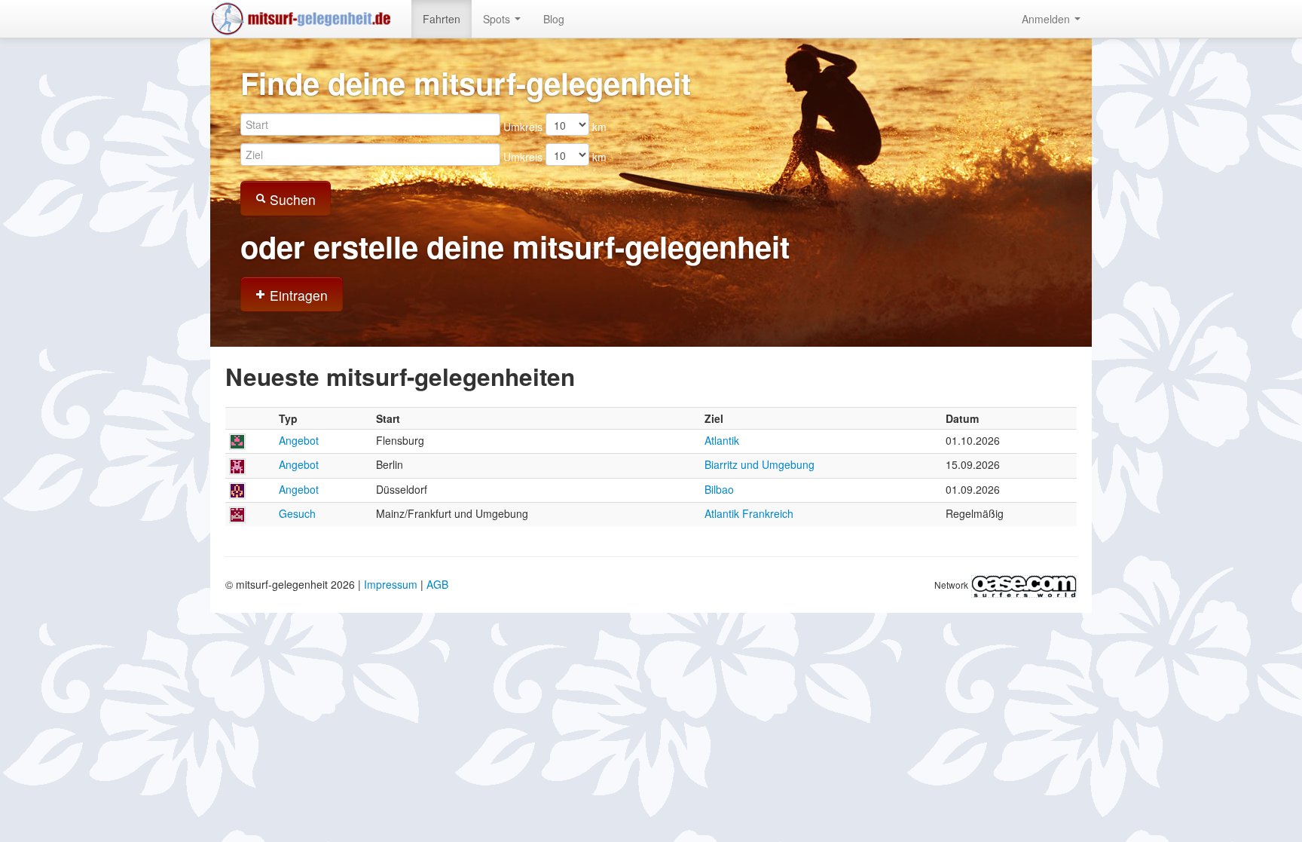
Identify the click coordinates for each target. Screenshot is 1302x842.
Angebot (299, 440)
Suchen (291, 199)
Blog (553, 18)
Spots (498, 18)
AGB (437, 584)
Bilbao (719, 489)
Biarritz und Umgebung (759, 464)
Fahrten (441, 18)
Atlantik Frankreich (748, 513)
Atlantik (721, 440)
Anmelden (1047, 18)
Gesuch (297, 513)
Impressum (390, 584)
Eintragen (297, 295)
